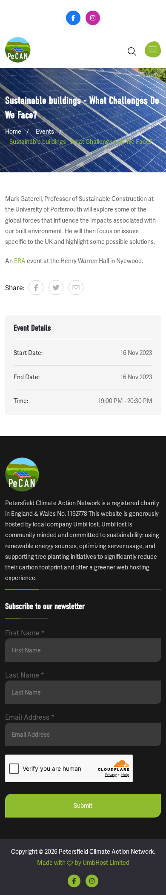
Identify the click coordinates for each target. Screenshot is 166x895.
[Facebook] (73, 18)
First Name (25, 633)
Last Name (24, 675)
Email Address (29, 717)
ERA (20, 261)
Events (45, 131)
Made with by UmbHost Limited (83, 862)
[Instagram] (93, 18)
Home (13, 131)
